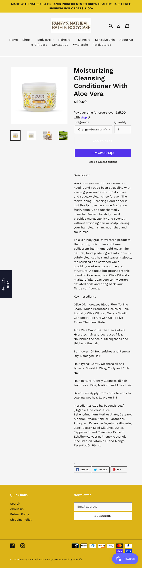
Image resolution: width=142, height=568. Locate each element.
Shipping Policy (21, 519)
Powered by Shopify (70, 559)
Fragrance (82, 122)
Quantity (120, 122)
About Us (16, 509)
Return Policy (20, 514)
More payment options (103, 161)
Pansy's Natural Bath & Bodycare (39, 559)
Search (15, 503)
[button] (6, 284)
